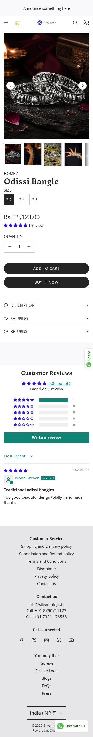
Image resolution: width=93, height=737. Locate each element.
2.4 (22, 199)
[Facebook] (21, 640)
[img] (15, 470)
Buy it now (46, 282)
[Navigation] (5, 22)
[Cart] (86, 22)
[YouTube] (71, 640)
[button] (10, 86)
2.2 (9, 199)
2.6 (35, 199)
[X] (34, 640)
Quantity (13, 236)
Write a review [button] (46, 437)
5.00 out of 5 (60, 383)
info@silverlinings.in (47, 604)
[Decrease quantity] (10, 246)
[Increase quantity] (29, 246)
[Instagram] (46, 640)
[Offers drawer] (17, 22)
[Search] (75, 22)
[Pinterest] (59, 640)
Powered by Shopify (47, 730)
